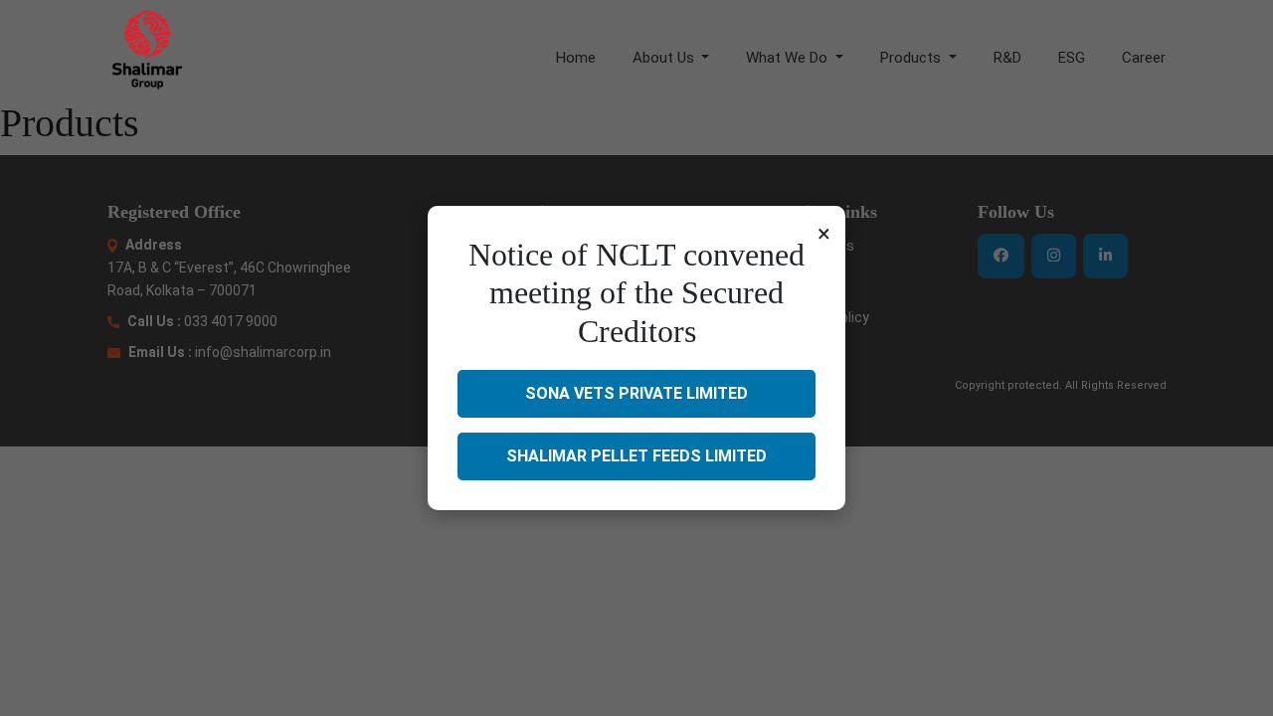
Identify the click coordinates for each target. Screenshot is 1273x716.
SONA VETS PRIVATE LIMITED (636, 393)
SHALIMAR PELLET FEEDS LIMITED (636, 456)
